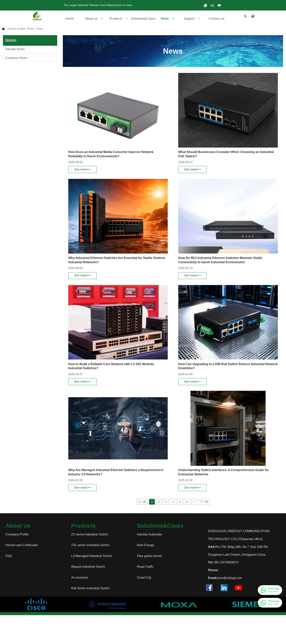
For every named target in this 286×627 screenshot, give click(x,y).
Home (30, 28)
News (40, 28)
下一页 (204, 501)
